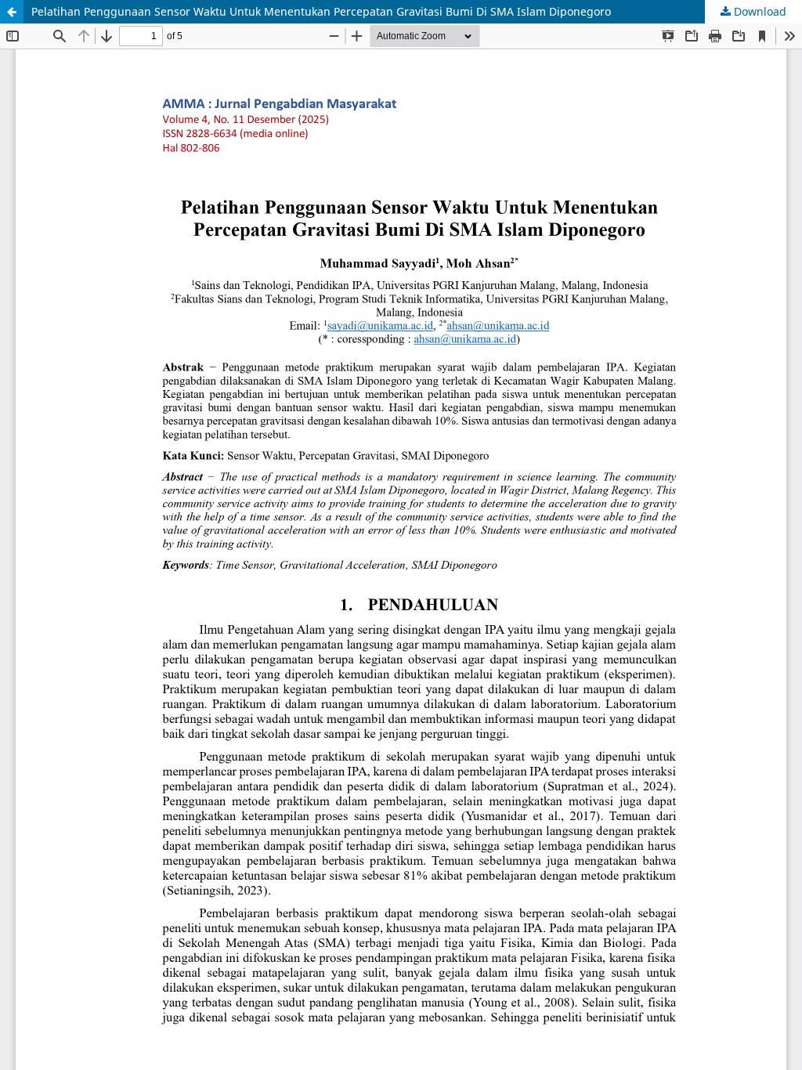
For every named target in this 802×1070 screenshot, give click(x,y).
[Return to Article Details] (11, 11)
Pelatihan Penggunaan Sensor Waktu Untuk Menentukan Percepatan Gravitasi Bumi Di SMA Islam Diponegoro (321, 11)
